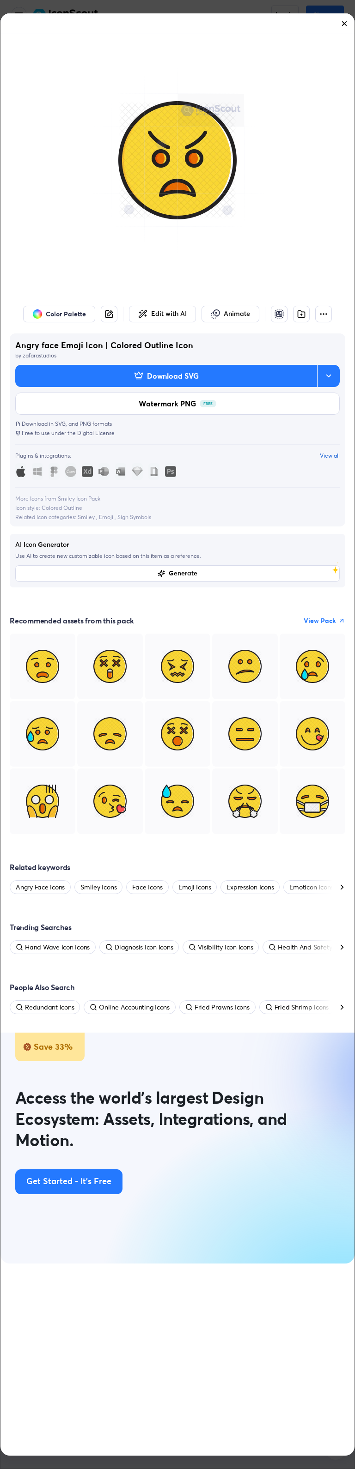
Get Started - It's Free (68, 1182)
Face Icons (147, 887)
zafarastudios (39, 355)
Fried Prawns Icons (222, 1007)
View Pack (320, 621)
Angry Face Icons (40, 887)
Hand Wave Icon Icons (57, 947)
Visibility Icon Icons (225, 947)
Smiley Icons (98, 887)
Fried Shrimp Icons (302, 1007)
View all (330, 455)
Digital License (96, 432)
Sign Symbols (134, 517)
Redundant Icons (49, 1007)
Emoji (107, 517)
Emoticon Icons (311, 887)
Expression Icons (250, 887)
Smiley (87, 517)
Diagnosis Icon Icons (144, 947)
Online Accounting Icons (134, 1007)
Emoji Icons (194, 887)
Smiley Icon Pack (79, 498)
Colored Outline (62, 507)
